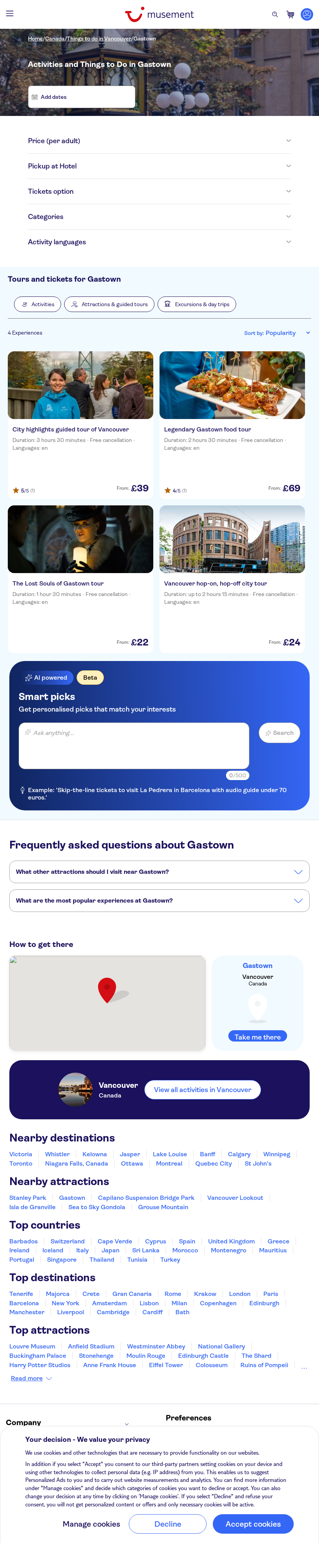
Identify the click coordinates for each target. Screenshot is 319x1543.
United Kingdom (231, 1241)
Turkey (170, 1259)
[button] (37, 304)
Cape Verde (115, 1241)
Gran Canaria (132, 1294)
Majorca (58, 1294)
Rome (173, 1294)
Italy (82, 1250)
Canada (55, 38)
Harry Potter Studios (39, 1365)
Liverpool (70, 1312)
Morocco (185, 1250)
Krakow (205, 1294)
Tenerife (21, 1294)
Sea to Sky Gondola (96, 1207)
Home (35, 38)
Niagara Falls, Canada (76, 1163)
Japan (110, 1250)
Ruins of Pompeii (264, 1365)
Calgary (239, 1154)
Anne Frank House (109, 1365)
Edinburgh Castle (203, 1355)
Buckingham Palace (37, 1355)
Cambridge (113, 1312)
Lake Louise (170, 1154)
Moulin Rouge (145, 1355)
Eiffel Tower (166, 1365)
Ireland (19, 1250)
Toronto (20, 1163)
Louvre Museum (32, 1346)
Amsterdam (109, 1303)
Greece (278, 1241)
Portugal (21, 1259)
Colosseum (212, 1365)
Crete (91, 1294)
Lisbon (149, 1303)
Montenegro (228, 1250)
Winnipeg (276, 1154)
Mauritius (273, 1250)
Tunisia (137, 1259)
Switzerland (68, 1241)
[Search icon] (275, 14)
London (240, 1294)
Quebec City (213, 1163)
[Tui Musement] (159, 14)
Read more (27, 1378)
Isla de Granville (32, 1207)
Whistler (57, 1154)
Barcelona (24, 1303)
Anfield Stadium (91, 1346)
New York (65, 1303)
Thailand (101, 1259)
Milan (179, 1303)
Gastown (144, 38)
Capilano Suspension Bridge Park (146, 1197)
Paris (270, 1294)
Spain (187, 1241)
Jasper (130, 1154)
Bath (182, 1312)
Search (283, 732)
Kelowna (94, 1154)
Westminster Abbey (156, 1346)
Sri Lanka (146, 1250)
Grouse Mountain (163, 1207)
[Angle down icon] (185, 141)
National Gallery (221, 1346)
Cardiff (152, 1312)
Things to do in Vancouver (99, 38)
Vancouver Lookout (235, 1197)
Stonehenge (96, 1355)
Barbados (23, 1241)
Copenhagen (218, 1303)
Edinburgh (264, 1303)
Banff (207, 1154)
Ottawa (132, 1163)
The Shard (257, 1355)
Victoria (20, 1154)
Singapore (62, 1259)
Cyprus (155, 1241)
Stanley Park (27, 1197)
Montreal (169, 1163)
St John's (258, 1163)
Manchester (26, 1312)
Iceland (52, 1250)
